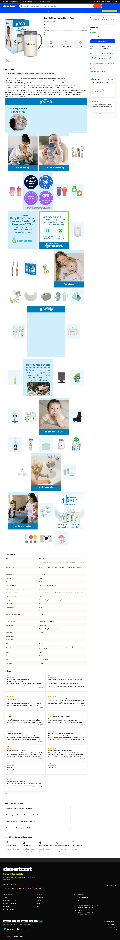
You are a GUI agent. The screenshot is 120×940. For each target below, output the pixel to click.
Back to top (60, 860)
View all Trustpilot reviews (103, 114)
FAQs (114, 930)
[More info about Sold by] (111, 46)
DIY (40, 11)
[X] (111, 885)
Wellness (5, 11)
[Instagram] (108, 885)
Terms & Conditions (110, 921)
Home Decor (14, 11)
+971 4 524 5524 (82, 914)
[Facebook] (115, 885)
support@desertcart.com (86, 907)
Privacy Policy (111, 924)
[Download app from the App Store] (21, 928)
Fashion (34, 11)
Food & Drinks (25, 11)
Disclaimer (113, 927)
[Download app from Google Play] (9, 928)
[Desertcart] (10, 6)
